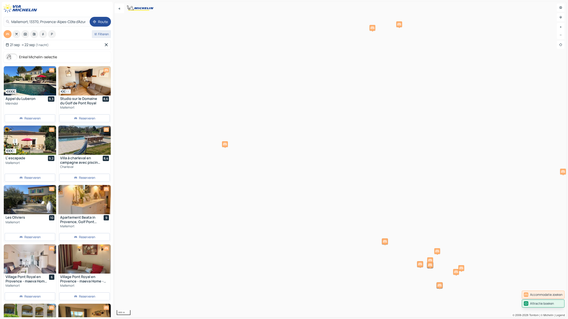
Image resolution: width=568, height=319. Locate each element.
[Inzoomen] (560, 27)
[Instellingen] (560, 17)
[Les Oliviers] (30, 199)
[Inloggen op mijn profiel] (560, 8)
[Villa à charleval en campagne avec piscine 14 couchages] (84, 140)
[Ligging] (560, 45)
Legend (560, 315)
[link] (543, 295)
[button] (372, 28)
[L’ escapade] (30, 140)
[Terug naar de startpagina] (21, 8)
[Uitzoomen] (560, 35)
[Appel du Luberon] (30, 80)
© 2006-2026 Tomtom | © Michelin (533, 315)
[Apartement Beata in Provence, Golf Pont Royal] (84, 199)
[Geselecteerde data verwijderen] (107, 45)
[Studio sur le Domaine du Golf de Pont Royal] (84, 80)
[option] (8, 34)
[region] (340, 159)
